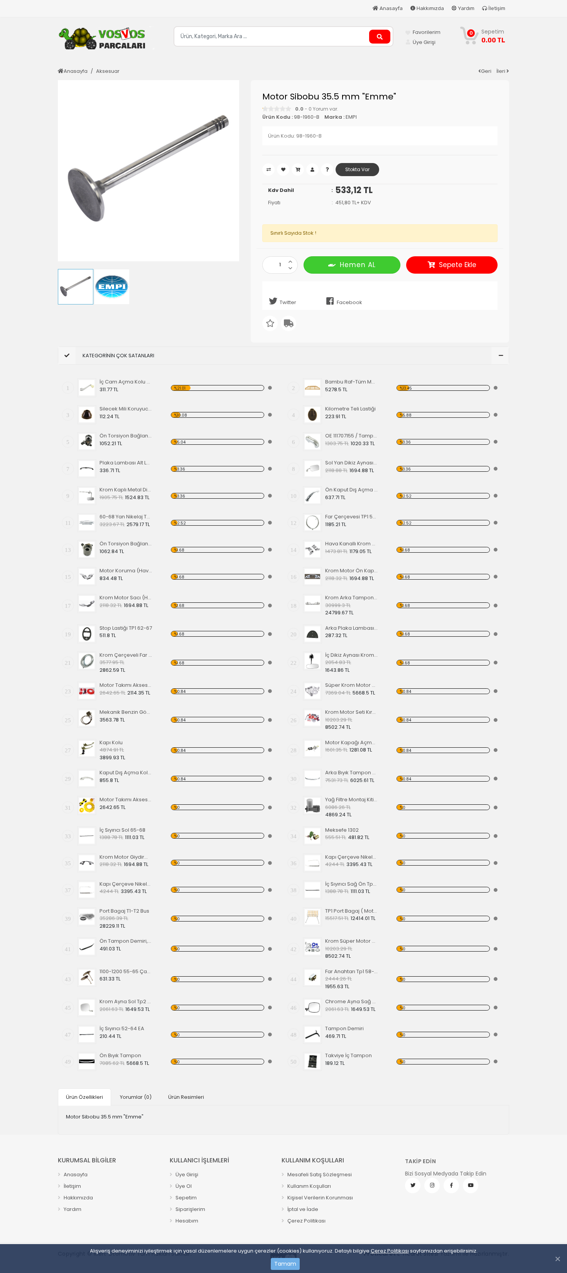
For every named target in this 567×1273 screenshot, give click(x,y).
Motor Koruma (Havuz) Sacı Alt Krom (126, 570)
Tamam (285, 1264)
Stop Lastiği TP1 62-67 (126, 628)
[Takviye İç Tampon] (312, 1061)
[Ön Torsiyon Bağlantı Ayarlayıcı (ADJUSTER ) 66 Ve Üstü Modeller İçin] (86, 549)
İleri (501, 71)
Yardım (465, 8)
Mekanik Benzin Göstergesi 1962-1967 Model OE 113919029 (126, 712)
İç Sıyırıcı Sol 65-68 (122, 830)
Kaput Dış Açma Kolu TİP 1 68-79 (126, 772)
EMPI (351, 117)
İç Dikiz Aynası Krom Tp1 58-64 (351, 655)
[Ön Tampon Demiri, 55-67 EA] (86, 947)
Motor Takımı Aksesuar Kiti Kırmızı (126, 685)
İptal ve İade (302, 1209)
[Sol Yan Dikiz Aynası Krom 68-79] (312, 468)
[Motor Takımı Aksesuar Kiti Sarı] (86, 805)
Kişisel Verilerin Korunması (319, 1197)
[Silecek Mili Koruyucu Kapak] (86, 414)
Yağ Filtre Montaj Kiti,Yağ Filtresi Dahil (351, 799)
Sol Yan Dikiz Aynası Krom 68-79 (351, 462)
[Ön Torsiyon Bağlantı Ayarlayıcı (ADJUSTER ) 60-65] (86, 441)
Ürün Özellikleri (84, 1097)
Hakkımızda (429, 8)
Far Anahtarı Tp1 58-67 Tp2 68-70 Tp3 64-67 (351, 971)
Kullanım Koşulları (308, 1186)
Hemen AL (358, 264)
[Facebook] (451, 1185)
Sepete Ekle (457, 264)
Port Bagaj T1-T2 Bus (124, 911)
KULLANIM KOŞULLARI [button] (313, 1160)
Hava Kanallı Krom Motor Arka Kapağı (351, 543)
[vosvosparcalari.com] (106, 40)
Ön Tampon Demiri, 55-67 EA (126, 941)
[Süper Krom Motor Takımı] (312, 691)
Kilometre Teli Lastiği (350, 408)
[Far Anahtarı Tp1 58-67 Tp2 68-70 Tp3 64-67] (312, 977)
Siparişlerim (189, 1209)
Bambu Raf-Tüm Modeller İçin (351, 381)
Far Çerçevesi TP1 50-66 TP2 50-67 (351, 516)
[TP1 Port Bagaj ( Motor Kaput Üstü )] (312, 917)
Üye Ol (183, 1186)
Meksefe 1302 (342, 830)
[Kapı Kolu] (86, 748)
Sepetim (185, 1197)
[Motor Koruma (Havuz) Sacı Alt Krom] (86, 576)
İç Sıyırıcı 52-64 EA (122, 1028)
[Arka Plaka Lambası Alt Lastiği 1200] (312, 634)
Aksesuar (108, 71)
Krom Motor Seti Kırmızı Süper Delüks (351, 712)
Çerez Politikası (390, 1251)
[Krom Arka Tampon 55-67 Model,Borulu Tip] (312, 603)
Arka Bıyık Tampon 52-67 (351, 772)
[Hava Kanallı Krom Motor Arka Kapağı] (312, 549)
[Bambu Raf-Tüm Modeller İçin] (312, 387)
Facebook (349, 302)
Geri (486, 71)
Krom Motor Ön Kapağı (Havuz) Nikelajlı (351, 570)
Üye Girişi (186, 1174)
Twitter (288, 302)
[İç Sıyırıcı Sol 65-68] (86, 836)
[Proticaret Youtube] (470, 1185)
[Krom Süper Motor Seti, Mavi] (312, 947)
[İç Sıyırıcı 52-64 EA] (86, 1034)
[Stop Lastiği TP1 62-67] (86, 634)
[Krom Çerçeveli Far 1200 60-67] (86, 661)
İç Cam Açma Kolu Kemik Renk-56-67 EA (126, 381)
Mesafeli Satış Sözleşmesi (319, 1174)
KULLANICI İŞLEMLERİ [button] (199, 1160)
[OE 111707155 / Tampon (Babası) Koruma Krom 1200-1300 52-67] (312, 441)
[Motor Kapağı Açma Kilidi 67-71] (312, 748)
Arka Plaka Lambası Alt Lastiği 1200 (351, 628)
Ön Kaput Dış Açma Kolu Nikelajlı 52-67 (351, 489)
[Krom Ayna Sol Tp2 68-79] (86, 1007)
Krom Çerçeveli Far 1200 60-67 (126, 655)
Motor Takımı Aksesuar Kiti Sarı (126, 799)
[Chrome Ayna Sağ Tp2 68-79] (312, 1007)
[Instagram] (432, 1185)
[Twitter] (412, 1185)
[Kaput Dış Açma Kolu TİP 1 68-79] (86, 778)
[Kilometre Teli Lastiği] (312, 414)
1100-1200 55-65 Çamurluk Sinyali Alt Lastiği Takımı (126, 971)
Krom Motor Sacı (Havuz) (126, 597)
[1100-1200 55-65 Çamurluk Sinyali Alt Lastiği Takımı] (86, 977)
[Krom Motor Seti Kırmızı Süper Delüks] (312, 718)
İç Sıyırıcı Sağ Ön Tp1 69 (351, 884)
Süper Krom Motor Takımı (351, 685)
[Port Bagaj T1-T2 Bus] (86, 917)
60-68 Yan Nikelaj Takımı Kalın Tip (126, 516)
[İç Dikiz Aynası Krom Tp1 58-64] (312, 661)
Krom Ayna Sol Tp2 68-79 (126, 1001)
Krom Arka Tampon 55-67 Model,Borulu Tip (351, 597)
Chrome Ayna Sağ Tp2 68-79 (351, 1001)
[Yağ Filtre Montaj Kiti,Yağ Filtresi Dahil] (312, 805)
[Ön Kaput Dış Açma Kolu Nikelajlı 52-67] (312, 495)
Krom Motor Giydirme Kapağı (126, 857)
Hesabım (186, 1220)
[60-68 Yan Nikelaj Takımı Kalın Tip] (86, 522)
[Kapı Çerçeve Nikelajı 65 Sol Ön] (312, 863)
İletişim (496, 8)
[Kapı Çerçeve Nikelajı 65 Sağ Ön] (86, 890)
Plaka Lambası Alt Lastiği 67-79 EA (126, 462)
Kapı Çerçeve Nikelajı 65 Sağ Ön (126, 884)
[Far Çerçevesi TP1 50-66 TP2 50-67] (312, 522)
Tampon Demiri (344, 1028)
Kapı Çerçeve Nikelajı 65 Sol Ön (351, 857)
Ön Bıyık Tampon (120, 1055)
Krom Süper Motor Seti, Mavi (351, 941)
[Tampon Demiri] (312, 1034)
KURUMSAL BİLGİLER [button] (87, 1160)
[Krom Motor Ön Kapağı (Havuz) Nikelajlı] (312, 576)
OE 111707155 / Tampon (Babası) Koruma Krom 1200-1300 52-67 (351, 435)
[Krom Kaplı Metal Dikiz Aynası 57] (86, 495)
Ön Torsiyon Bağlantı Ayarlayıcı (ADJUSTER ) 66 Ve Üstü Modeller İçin (126, 543)
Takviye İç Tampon (348, 1055)
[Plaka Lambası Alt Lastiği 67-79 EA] (86, 468)
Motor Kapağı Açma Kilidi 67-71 (351, 742)
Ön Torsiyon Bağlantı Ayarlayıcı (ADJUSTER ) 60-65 (126, 435)
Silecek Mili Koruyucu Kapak (126, 408)
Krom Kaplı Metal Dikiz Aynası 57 (126, 489)
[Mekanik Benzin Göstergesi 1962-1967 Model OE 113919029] (86, 718)
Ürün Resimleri (186, 1097)
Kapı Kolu (111, 742)
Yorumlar (136, 1097)
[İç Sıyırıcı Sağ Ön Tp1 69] (312, 890)
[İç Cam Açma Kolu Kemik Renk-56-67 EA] (86, 387)
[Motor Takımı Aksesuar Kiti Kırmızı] (86, 691)
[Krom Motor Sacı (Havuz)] (86, 603)
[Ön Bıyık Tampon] (86, 1061)
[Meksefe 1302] (312, 836)
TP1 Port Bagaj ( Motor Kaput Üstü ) (351, 911)
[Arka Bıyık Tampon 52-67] (312, 778)
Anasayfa (390, 8)
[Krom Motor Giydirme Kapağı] (86, 863)
